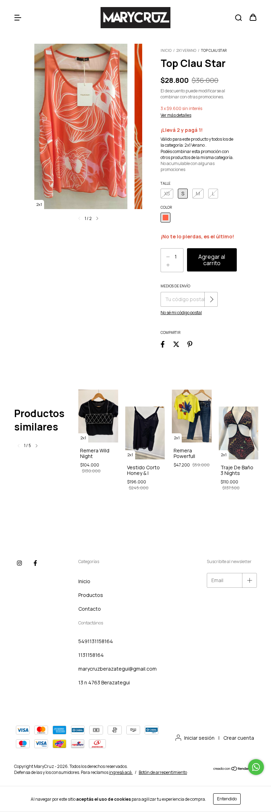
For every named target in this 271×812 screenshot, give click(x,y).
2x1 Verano (186, 50)
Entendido (227, 799)
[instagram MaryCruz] (19, 563)
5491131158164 (95, 641)
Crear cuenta (238, 737)
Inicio (166, 50)
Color (166, 207)
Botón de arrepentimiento (163, 772)
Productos (90, 595)
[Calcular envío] (211, 299)
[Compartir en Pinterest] (189, 344)
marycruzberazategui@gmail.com (117, 668)
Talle (165, 183)
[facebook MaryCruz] (35, 563)
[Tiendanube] (235, 770)
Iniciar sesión (199, 737)
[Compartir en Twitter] (176, 344)
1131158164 (91, 655)
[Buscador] (238, 17)
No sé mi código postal (181, 313)
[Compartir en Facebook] (163, 344)
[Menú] (17, 17)
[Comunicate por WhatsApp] (256, 767)
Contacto (89, 608)
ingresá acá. (121, 772)
